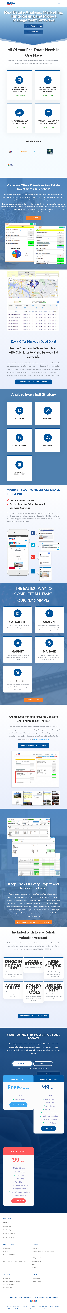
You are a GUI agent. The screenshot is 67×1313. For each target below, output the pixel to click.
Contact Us (6, 1278)
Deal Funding (7, 1230)
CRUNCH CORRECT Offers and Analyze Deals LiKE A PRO (19, 89)
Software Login (36, 1278)
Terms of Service (39, 1297)
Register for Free (33, 700)
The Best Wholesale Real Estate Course (43, 1252)
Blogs (33, 1264)
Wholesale (19, 418)
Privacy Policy (13, 1297)
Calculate (17, 622)
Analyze (49, 622)
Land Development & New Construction (14, 1261)
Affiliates (55, 1297)
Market (17, 651)
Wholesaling (6, 1249)
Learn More (33, 218)
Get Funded (18, 681)
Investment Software (9, 1237)
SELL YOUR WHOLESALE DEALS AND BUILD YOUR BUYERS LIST (47, 89)
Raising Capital (36, 1258)
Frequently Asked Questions (11, 1281)
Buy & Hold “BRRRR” (9, 1255)
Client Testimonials (8, 1287)
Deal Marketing (7, 1226)
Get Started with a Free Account (33, 1016)
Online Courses (36, 1261)
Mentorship (35, 1249)
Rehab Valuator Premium (41, 739)
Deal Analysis (7, 1222)
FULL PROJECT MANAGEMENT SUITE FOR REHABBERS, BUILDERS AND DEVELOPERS (48, 121)
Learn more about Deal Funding (33, 745)
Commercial (48, 445)
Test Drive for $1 (33, 31)
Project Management (9, 1233)
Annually (43, 1063)
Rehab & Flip (47, 418)
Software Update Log (9, 1284)
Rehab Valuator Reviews (26, 1297)
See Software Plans (33, 26)
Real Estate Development (39, 1255)
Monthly (22, 1063)
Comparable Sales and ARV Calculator (33, 381)
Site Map (48, 1297)
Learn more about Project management (33, 922)
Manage (49, 651)
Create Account (18, 1105)
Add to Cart (48, 1128)
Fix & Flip (6, 1252)
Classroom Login (36, 1281)
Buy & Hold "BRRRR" (19, 445)
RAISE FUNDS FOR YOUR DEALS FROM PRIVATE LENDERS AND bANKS (19, 121)
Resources (35, 1267)
